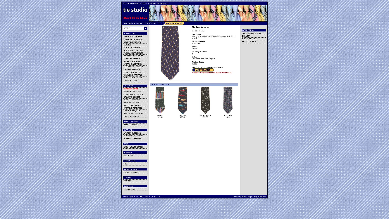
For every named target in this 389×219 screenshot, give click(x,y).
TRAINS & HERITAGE (132, 69)
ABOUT (132, 23)
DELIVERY (246, 36)
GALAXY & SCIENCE (132, 97)
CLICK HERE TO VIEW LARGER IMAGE (207, 67)
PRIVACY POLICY (249, 41)
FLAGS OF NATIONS (132, 48)
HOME (125, 23)
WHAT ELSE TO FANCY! (133, 113)
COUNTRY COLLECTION (133, 94)
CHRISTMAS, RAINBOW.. (133, 39)
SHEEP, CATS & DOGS (132, 105)
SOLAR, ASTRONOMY (132, 61)
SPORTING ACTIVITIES (133, 108)
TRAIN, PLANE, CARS (132, 111)
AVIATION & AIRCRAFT (133, 37)
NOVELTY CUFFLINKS (132, 138)
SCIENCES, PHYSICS (132, 58)
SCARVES (127, 181)
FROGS (160, 115)
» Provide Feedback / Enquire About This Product (212, 72)
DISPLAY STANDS (131, 125)
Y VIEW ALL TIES (130, 80)
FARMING (127, 45)
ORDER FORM (142, 23)
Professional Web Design (243, 197)
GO (145, 28)
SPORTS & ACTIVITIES (133, 64)
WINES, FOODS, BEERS (133, 78)
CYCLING (228, 115)
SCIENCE (182, 115)
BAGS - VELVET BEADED (134, 147)
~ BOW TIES (128, 155)
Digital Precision (260, 197)
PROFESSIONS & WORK (133, 56)
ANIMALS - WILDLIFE (132, 91)
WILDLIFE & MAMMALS (133, 75)
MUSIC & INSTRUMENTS (133, 53)
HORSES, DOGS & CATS (133, 50)
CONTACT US (154, 23)
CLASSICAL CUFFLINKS (133, 136)
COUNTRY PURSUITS (132, 42)
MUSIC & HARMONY (132, 100)
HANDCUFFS (205, 115)
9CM (125, 164)
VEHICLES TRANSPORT (133, 72)
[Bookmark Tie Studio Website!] (173, 24)
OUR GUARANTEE (249, 39)
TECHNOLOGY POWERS (133, 67)
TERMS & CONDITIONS (251, 33)
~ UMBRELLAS (129, 189)
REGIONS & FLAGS (131, 102)
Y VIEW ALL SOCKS (131, 116)
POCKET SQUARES (131, 172)
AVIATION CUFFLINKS (132, 133)
